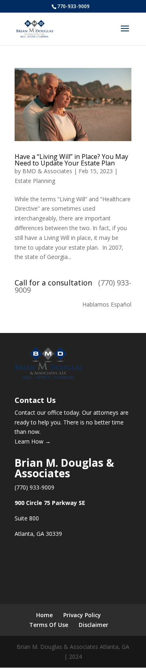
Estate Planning (35, 181)
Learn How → (33, 441)
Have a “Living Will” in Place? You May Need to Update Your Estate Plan (71, 160)
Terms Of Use (48, 625)
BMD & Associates (47, 171)
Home (44, 615)
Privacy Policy (82, 615)
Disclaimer (93, 625)
